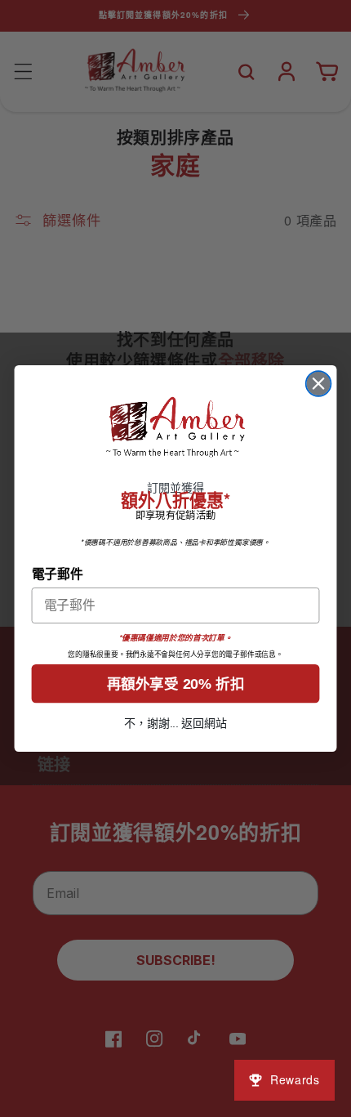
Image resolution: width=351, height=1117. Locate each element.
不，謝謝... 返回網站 (175, 723)
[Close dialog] (318, 383)
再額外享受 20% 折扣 (175, 683)
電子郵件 (57, 573)
